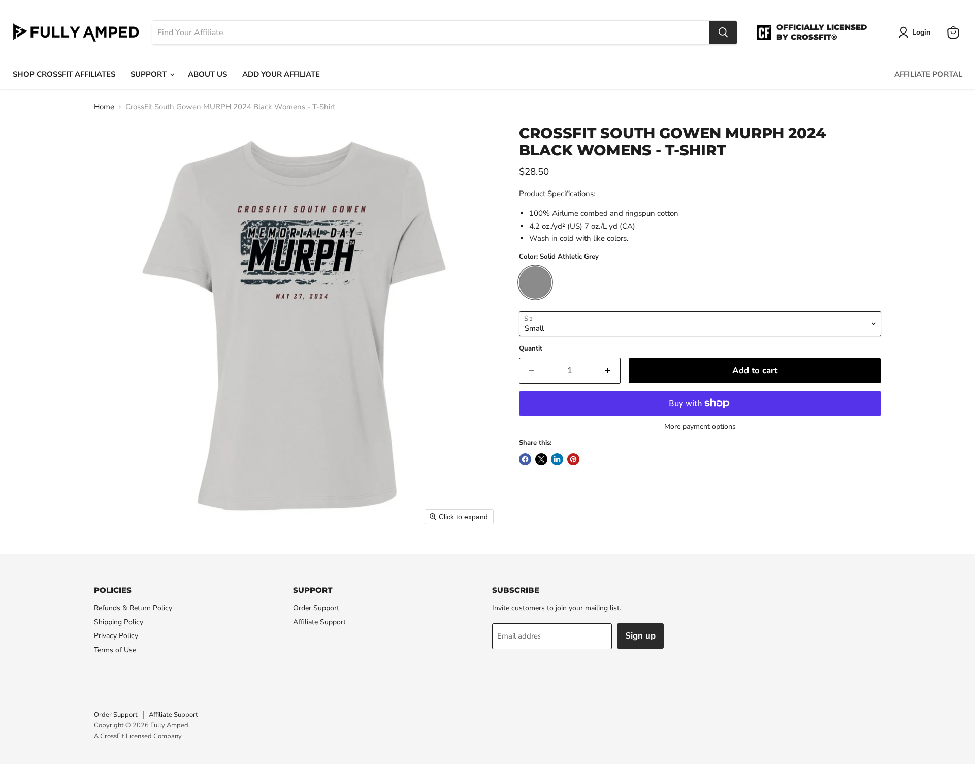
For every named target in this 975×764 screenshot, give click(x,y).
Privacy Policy (116, 636)
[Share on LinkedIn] (557, 459)
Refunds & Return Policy (133, 608)
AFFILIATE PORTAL (928, 74)
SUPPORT (150, 74)
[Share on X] (541, 459)
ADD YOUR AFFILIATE (281, 74)
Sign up (640, 636)
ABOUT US (207, 74)
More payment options (700, 427)
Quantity (532, 349)
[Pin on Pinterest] (573, 459)
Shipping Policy (118, 622)
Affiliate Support (319, 622)
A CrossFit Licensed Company (138, 736)
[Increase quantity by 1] (608, 371)
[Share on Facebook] (525, 459)
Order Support (316, 608)
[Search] (723, 32)
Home (104, 107)
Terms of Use (115, 650)
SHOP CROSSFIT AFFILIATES (64, 74)
